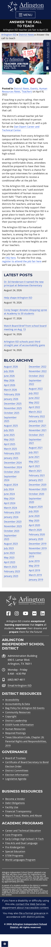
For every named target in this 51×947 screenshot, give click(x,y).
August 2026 (11, 366)
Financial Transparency (18, 811)
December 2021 (37, 425)
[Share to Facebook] (11, 81)
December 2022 (37, 366)
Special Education (15, 851)
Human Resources (15, 728)
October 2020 (36, 493)
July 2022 (34, 393)
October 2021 (36, 434)
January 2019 (36, 579)
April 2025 (9, 444)
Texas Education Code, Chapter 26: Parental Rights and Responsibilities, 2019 (26, 741)
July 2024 (9, 489)
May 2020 (34, 520)
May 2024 (9, 498)
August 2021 (36, 447)
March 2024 (10, 507)
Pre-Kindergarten (15, 847)
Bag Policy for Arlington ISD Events (24, 708)
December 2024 (12, 462)
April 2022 (34, 407)
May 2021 (34, 461)
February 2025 (12, 453)
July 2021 (34, 452)
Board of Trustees (15, 758)
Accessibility (12, 699)
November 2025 (13, 408)
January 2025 (11, 458)
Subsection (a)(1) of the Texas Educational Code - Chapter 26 (23, 890)
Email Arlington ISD (20, 685)
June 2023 (9, 552)
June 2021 (34, 456)
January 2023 (11, 576)
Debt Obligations (15, 803)
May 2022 (34, 402)
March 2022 (35, 411)
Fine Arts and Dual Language (21, 843)
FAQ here (10, 257)
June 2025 (9, 434)
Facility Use (11, 807)
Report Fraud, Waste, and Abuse (23, 815)
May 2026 (9, 380)
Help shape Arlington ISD (18, 297)
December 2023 (12, 521)
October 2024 (11, 471)
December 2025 (12, 403)
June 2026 (9, 375)
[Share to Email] (39, 81)
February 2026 (12, 394)
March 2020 (35, 529)
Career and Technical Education (23, 830)
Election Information (17, 774)
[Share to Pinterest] (32, 81)
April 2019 (34, 570)
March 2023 (10, 566)
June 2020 (34, 515)
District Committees (16, 770)
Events (34, 88)
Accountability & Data (17, 703)
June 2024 (9, 493)
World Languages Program (20, 859)
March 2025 (10, 448)
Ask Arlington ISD (48, 53)
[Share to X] (18, 81)
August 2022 (36, 388)
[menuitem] (8, 613)
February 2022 (37, 416)
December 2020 (37, 484)
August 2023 (11, 543)
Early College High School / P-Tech (24, 838)
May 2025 (9, 439)
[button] (25, 15)
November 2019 (38, 548)
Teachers (27, 91)
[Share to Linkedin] (25, 81)
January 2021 (36, 480)
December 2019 (37, 543)
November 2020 (38, 489)
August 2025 (11, 425)
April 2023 (9, 562)
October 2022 (36, 375)
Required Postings (15, 733)
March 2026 (10, 389)
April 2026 (9, 385)
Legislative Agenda (15, 778)
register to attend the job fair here (21, 261)
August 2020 (36, 506)
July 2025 (9, 430)
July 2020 (34, 511)
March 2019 (35, 574)
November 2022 (38, 371)
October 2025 (11, 412)
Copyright (10, 716)
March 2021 (35, 470)
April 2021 (34, 466)
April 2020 (34, 525)
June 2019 (34, 561)
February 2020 (37, 534)
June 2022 (34, 397)
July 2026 (9, 371)
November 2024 (13, 467)
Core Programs (13, 834)
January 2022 (36, 421)
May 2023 (9, 557)
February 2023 (12, 571)
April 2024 (9, 503)
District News (21, 88)
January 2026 (11, 398)
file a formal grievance (32, 913)
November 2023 (13, 526)
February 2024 (12, 512)
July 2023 (9, 548)
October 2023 (11, 530)
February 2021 (37, 475)
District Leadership (16, 720)
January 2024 (11, 517)
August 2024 (11, 484)
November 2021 (38, 430)
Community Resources (17, 712)
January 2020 (36, 539)
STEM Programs (14, 855)
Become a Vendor (15, 798)
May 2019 (34, 565)
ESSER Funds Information (19, 724)
